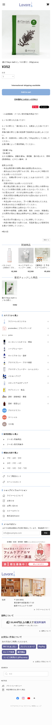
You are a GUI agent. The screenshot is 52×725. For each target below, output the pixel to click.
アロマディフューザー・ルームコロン (23, 369)
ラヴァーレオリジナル (17, 321)
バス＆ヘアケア (14, 376)
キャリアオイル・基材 (17, 356)
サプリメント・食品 (16, 390)
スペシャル (12, 417)
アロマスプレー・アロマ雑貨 (20, 362)
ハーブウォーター (15, 349)
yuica (10, 335)
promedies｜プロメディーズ (19, 328)
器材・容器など (14, 403)
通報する (46, 240)
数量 (3, 73)
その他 (11, 424)
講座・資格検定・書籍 (17, 397)
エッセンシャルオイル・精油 (20, 342)
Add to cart (26, 92)
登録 (45, 533)
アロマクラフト (14, 410)
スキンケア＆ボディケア (18, 383)
